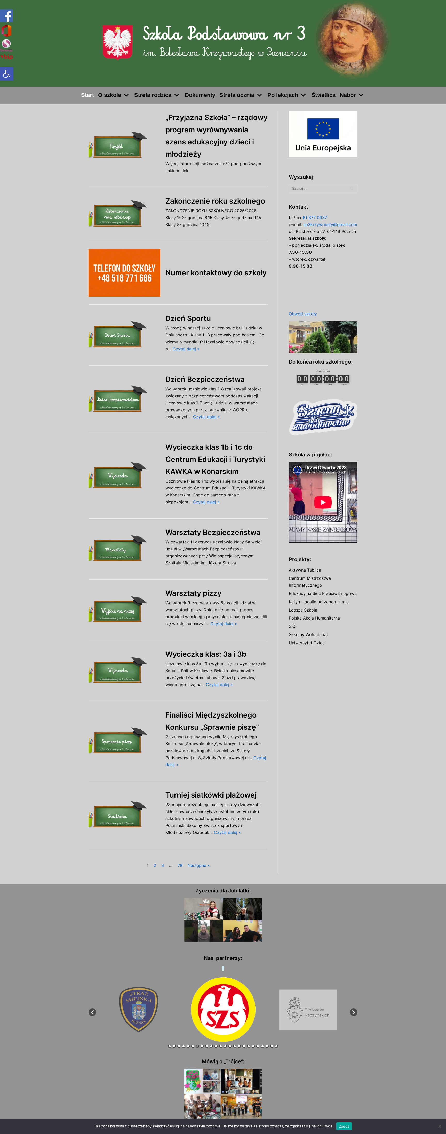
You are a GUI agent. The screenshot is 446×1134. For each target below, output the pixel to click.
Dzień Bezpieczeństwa (205, 379)
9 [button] (206, 1046)
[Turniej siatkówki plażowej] (124, 815)
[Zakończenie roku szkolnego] (124, 214)
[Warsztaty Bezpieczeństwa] (124, 549)
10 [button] (211, 1046)
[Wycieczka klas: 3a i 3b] (124, 671)
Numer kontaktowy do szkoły (216, 272)
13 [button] (225, 1046)
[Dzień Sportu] (124, 335)
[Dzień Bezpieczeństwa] (124, 399)
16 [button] (239, 1046)
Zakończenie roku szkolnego (215, 201)
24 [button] (276, 1046)
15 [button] (234, 1046)
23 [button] (271, 1046)
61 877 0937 (315, 217)
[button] (6, 74)
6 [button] (192, 1046)
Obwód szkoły (303, 313)
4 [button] (183, 1046)
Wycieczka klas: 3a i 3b (205, 654)
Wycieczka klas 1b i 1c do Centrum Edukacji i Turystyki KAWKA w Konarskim (215, 459)
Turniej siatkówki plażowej (211, 795)
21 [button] (262, 1046)
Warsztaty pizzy (193, 593)
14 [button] (230, 1046)
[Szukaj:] (323, 188)
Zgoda (344, 1126)
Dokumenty (200, 95)
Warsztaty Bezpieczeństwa (212, 532)
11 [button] (216, 1046)
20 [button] (257, 1046)
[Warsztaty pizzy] (124, 610)
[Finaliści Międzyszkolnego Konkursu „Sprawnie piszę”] (124, 741)
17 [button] (243, 1046)
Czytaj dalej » (186, 348)
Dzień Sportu (188, 318)
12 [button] (220, 1046)
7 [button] (197, 1046)
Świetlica (324, 95)
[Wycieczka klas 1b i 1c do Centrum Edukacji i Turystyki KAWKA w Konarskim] (124, 476)
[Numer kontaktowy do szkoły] (124, 273)
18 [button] (248, 1046)
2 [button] (174, 1046)
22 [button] (267, 1046)
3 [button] (178, 1046)
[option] (139, 1009)
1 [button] (169, 1046)
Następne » (199, 865)
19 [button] (253, 1046)
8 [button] (202, 1046)
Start (87, 95)
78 (180, 865)
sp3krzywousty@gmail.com (330, 224)
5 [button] (188, 1046)
